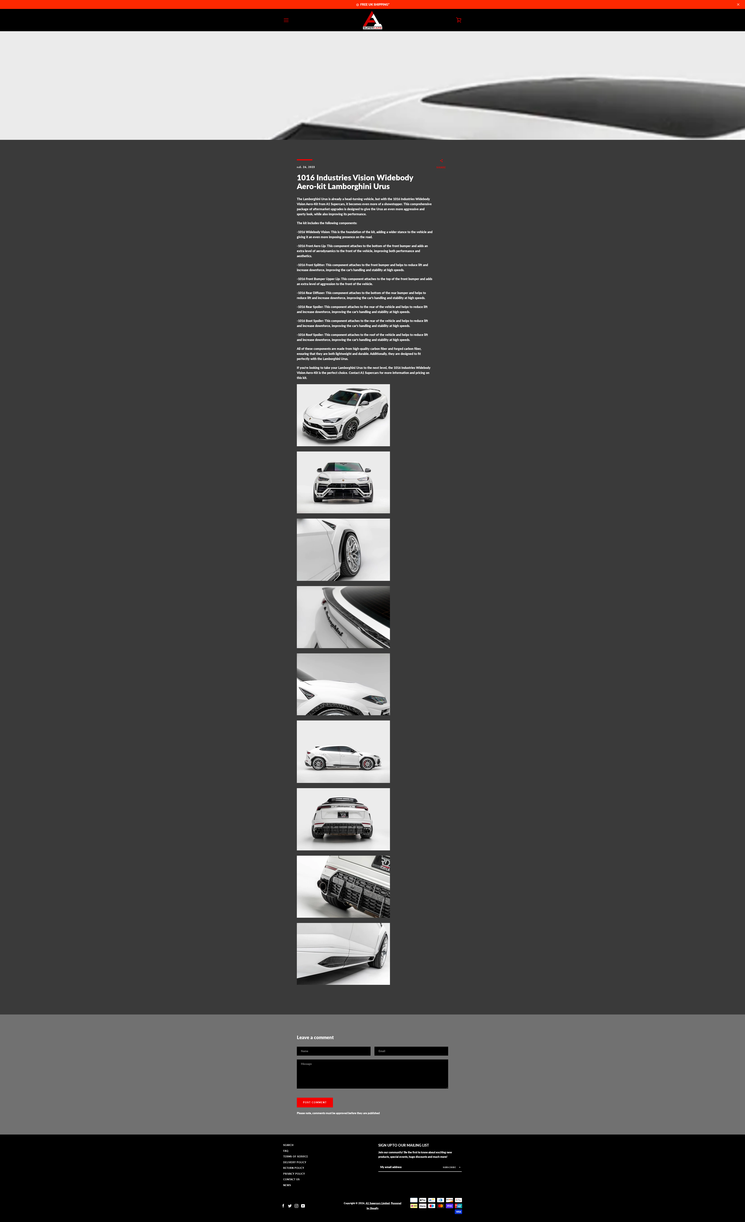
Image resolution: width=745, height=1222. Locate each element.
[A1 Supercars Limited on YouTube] (303, 1205)
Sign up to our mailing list (403, 1145)
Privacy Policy (294, 1173)
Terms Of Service (295, 1156)
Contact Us (291, 1179)
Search (288, 1145)
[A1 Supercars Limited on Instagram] (296, 1205)
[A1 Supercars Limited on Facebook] (283, 1205)
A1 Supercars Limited (378, 1203)
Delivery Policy (294, 1162)
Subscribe (450, 1167)
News (287, 1185)
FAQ (285, 1150)
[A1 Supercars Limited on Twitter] (290, 1205)
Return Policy (293, 1168)
